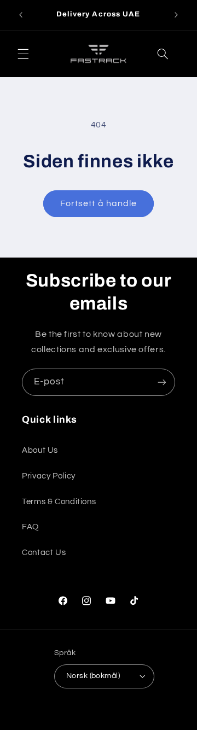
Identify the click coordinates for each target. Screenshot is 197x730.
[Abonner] (162, 382)
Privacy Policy (49, 476)
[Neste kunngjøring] (176, 15)
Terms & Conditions (59, 502)
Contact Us (44, 552)
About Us (40, 450)
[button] (23, 53)
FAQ (30, 527)
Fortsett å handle (98, 203)
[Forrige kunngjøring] (21, 15)
